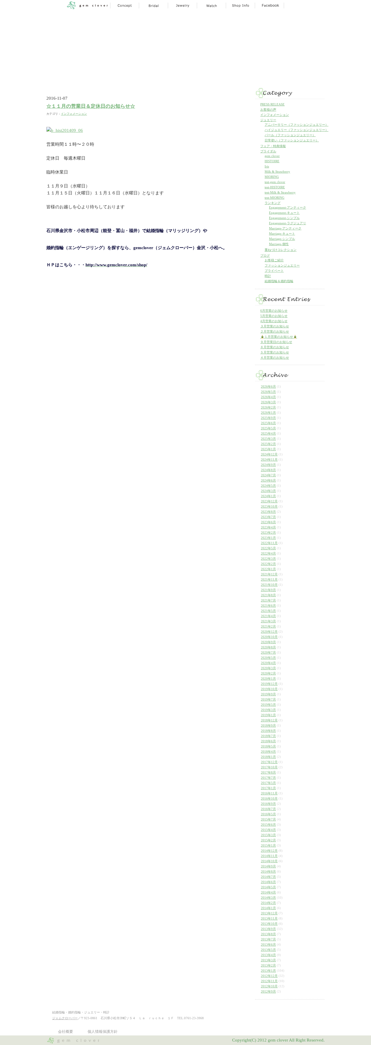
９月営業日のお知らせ (276, 342)
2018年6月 (268, 741)
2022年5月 (268, 548)
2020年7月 (268, 652)
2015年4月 (268, 829)
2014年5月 (268, 887)
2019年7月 (268, 699)
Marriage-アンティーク (285, 228)
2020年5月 (268, 657)
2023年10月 (269, 506)
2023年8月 (268, 511)
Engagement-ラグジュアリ (287, 223)
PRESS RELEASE (272, 104)
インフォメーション (74, 113)
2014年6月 (268, 882)
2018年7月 (268, 736)
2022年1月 (268, 569)
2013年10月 (269, 923)
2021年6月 (268, 605)
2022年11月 (269, 543)
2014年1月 (268, 908)
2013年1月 (268, 970)
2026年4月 (268, 397)
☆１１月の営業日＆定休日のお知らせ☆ (90, 106)
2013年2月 (268, 965)
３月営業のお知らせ (274, 326)
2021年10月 (269, 584)
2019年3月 (268, 710)
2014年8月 (268, 871)
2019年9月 (268, 694)
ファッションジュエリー (282, 265)
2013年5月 (268, 949)
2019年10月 (269, 689)
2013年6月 (268, 944)
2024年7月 (268, 475)
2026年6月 (268, 386)
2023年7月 (268, 517)
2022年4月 (268, 553)
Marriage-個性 (279, 244)
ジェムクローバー (65, 1018)
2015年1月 (268, 845)
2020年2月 (268, 673)
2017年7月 (268, 777)
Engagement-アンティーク (287, 207)
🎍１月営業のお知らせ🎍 (278, 336)
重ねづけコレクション (281, 249)
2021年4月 (268, 616)
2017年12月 (269, 762)
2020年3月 (268, 668)
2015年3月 (268, 835)
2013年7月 (268, 939)
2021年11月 (269, 579)
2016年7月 (268, 809)
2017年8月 (268, 772)
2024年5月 (268, 485)
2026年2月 (268, 407)
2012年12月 (269, 975)
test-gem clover (275, 182)
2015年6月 (268, 824)
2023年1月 (268, 537)
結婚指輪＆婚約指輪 (279, 281)
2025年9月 (268, 418)
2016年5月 (268, 814)
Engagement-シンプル (284, 218)
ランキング (273, 203)
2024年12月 (269, 454)
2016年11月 (269, 793)
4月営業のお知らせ (274, 321)
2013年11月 (269, 918)
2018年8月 (268, 730)
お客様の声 (268, 109)
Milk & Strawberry (277, 171)
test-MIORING (274, 197)
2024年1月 (268, 496)
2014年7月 (268, 876)
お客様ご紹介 (274, 260)
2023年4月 (268, 527)
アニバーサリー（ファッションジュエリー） (296, 124)
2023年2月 (268, 532)
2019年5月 (268, 704)
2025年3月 (268, 438)
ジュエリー (268, 120)
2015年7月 (268, 819)
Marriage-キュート (282, 233)
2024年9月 (268, 464)
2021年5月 (268, 610)
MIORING (272, 176)
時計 (268, 276)
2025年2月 (268, 444)
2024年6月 (268, 480)
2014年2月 (268, 902)
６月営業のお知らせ (274, 347)
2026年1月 (268, 412)
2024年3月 (268, 491)
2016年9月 (268, 803)
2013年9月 (268, 929)
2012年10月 (269, 986)
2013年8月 (268, 934)
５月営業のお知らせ (274, 352)
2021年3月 (268, 621)
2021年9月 (268, 590)
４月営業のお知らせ (274, 357)
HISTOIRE (272, 161)
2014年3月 (268, 897)
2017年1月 (268, 788)
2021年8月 (268, 595)
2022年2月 (268, 564)
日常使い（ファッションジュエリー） (292, 140)
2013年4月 (268, 955)
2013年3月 (268, 960)
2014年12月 (269, 850)
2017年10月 (269, 767)
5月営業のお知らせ (274, 316)
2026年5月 (268, 391)
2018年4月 (268, 751)
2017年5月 (268, 783)
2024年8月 (268, 470)
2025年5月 (268, 428)
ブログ (265, 255)
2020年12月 (269, 631)
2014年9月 (268, 866)
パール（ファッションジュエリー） (290, 135)
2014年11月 (269, 856)
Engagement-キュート (284, 212)
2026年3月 (268, 402)
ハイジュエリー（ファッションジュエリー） (296, 130)
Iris (267, 166)
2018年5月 (268, 746)
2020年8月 (268, 647)
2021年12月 (269, 574)
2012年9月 (268, 991)
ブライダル (268, 151)
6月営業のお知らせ (274, 310)
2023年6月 (268, 522)
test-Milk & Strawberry (280, 192)
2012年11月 (269, 981)
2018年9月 (268, 725)
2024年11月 (269, 459)
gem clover (272, 156)
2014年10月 (269, 861)
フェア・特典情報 (273, 146)
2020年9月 (268, 642)
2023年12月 (269, 501)
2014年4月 (268, 892)
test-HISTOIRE (275, 187)
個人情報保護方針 (103, 1032)
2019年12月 (269, 683)
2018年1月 (268, 756)
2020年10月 (269, 637)
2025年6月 (268, 423)
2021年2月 (268, 626)
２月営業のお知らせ (274, 331)
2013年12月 (269, 913)
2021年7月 (268, 600)
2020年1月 (268, 678)
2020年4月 (268, 663)
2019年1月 (268, 715)
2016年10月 (269, 798)
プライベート (274, 270)
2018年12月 (269, 720)
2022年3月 (268, 558)
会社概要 (65, 1032)
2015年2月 (268, 840)
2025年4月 (268, 433)
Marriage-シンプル (282, 238)
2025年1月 (268, 449)
